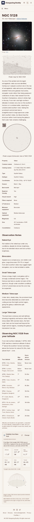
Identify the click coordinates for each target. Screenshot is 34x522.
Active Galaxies (22, 19)
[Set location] (24, 2)
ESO (7, 52)
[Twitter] (20, 510)
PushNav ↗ (17, 515)
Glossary (10, 513)
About (4, 513)
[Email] (14, 510)
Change (27, 435)
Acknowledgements (19, 513)
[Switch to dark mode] (27, 2)
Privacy (29, 513)
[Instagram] (17, 510)
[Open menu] (31, 2)
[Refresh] (22, 435)
